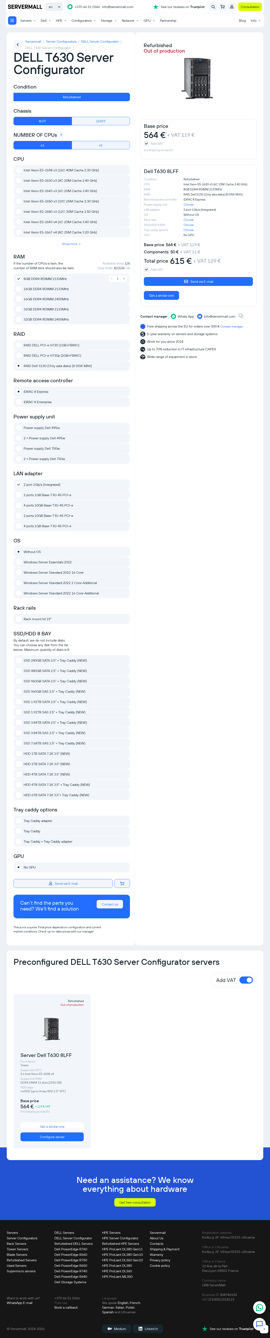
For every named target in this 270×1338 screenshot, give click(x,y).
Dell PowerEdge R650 (70, 1265)
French (135, 1303)
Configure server (52, 1137)
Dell (44, 20)
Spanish (108, 1312)
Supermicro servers (21, 1271)
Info (253, 20)
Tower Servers (17, 1249)
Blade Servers (17, 1254)
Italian (120, 1307)
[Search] (213, 7)
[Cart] (222, 7)
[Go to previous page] (18, 44)
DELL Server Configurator (73, 1238)
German (108, 1307)
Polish (130, 1307)
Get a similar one (161, 295)
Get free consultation (135, 1202)
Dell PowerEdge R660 (70, 1254)
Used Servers (16, 1265)
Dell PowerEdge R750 (70, 1260)
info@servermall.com (118, 7)
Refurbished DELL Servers (73, 1243)
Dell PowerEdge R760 (70, 1249)
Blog (242, 20)
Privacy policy (160, 1260)
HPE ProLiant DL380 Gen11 (122, 1249)
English (123, 1303)
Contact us (110, 904)
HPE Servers (111, 1232)
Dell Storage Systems (70, 1282)
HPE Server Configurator (120, 1238)
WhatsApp (14, 1303)
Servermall (158, 1232)
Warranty (156, 1254)
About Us (156, 1238)
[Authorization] (232, 7)
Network (128, 20)
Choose (189, 204)
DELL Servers (64, 1232)
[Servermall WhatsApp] (70, 6)
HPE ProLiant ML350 (117, 1276)
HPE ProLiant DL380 (117, 1265)
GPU (147, 20)
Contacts (156, 1243)
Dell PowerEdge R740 (70, 1271)
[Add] (111, 279)
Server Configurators (22, 1238)
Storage (106, 20)
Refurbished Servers (21, 1260)
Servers (25, 20)
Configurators (82, 20)
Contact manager (231, 326)
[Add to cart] (122, 883)
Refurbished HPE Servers (120, 1243)
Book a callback (66, 1307)
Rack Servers (16, 1243)
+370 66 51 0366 (87, 7)
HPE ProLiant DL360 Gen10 (122, 1260)
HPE (59, 20)
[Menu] (12, 20)
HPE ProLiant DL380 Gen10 (122, 1254)
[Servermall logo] (25, 7)
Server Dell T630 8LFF (46, 1055)
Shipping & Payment (165, 1249)
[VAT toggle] (246, 980)
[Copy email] (241, 316)
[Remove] (124, 279)
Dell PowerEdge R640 (70, 1276)
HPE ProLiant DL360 (117, 1271)
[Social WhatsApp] (259, 1308)
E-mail (27, 1303)
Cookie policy (160, 1265)
